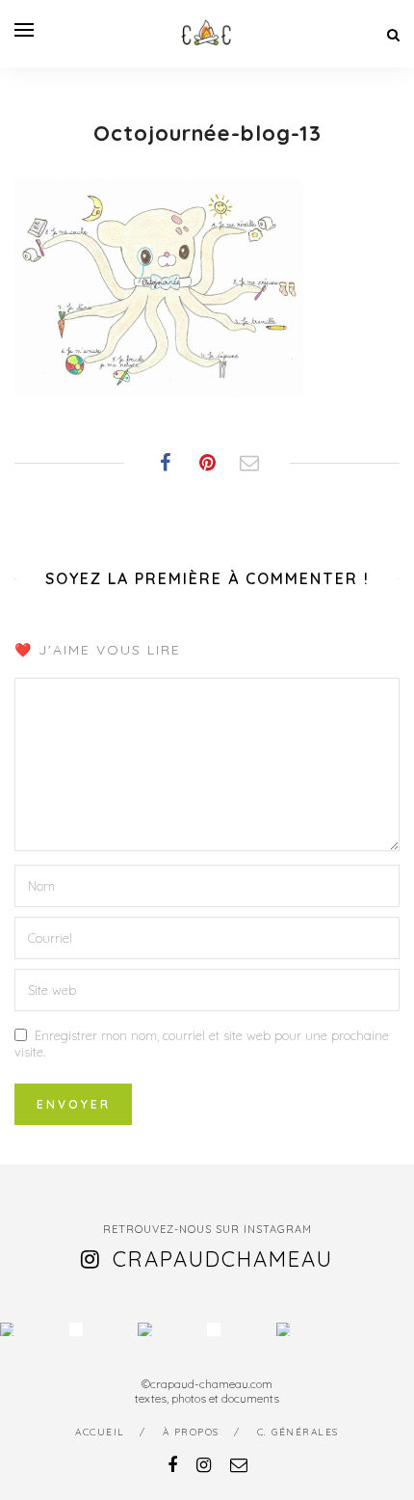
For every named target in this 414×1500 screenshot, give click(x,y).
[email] (238, 1465)
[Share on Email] (249, 462)
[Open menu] (24, 30)
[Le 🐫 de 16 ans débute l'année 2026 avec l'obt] (6, 1329)
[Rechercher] (393, 34)
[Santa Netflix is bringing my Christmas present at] (76, 1329)
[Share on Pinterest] (207, 462)
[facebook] (172, 1465)
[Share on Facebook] (164, 462)
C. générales (298, 1432)
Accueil (100, 1432)
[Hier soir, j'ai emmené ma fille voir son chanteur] (213, 1329)
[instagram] (203, 1465)
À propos (191, 1432)
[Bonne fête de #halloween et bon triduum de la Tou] (283, 1329)
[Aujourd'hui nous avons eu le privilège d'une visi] (144, 1329)
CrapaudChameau (223, 1259)
